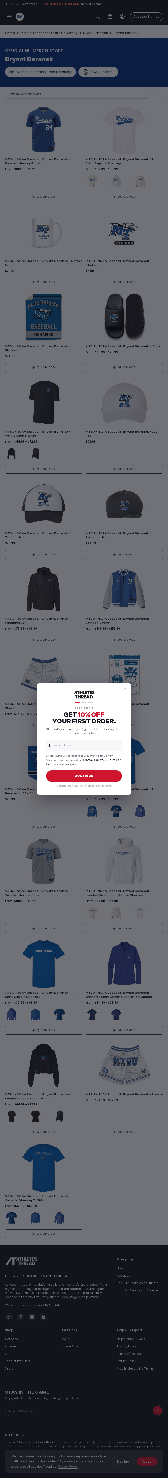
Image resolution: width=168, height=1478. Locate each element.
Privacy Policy (93, 760)
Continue (84, 776)
